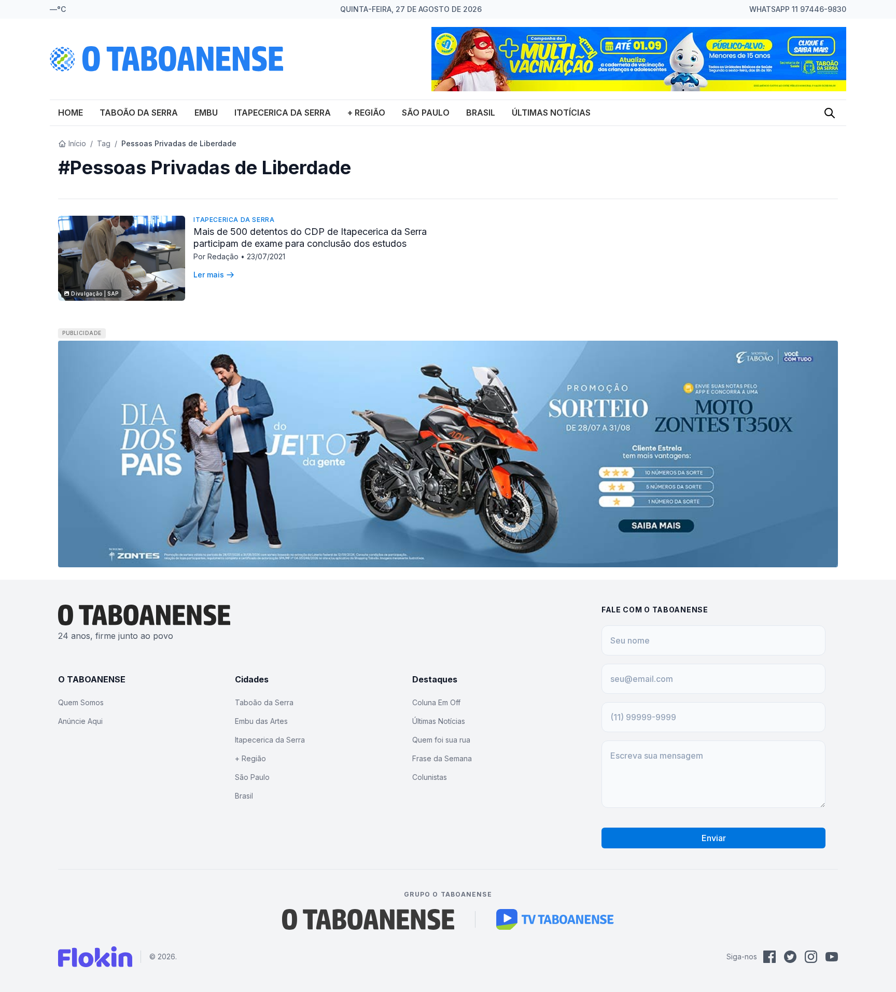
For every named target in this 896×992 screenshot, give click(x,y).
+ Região (366, 112)
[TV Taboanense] (555, 919)
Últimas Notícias (551, 112)
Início (77, 143)
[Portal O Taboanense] (368, 919)
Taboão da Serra (139, 112)
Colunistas (429, 777)
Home (70, 112)
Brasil (480, 112)
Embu (206, 112)
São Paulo (426, 112)
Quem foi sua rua (441, 739)
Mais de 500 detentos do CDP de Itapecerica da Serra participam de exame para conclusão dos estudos (310, 237)
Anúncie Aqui (80, 721)
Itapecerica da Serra (282, 112)
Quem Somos (81, 702)
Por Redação (217, 256)
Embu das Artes (261, 721)
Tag (103, 143)
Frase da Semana (442, 758)
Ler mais (208, 274)
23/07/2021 (266, 256)
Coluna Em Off (436, 702)
